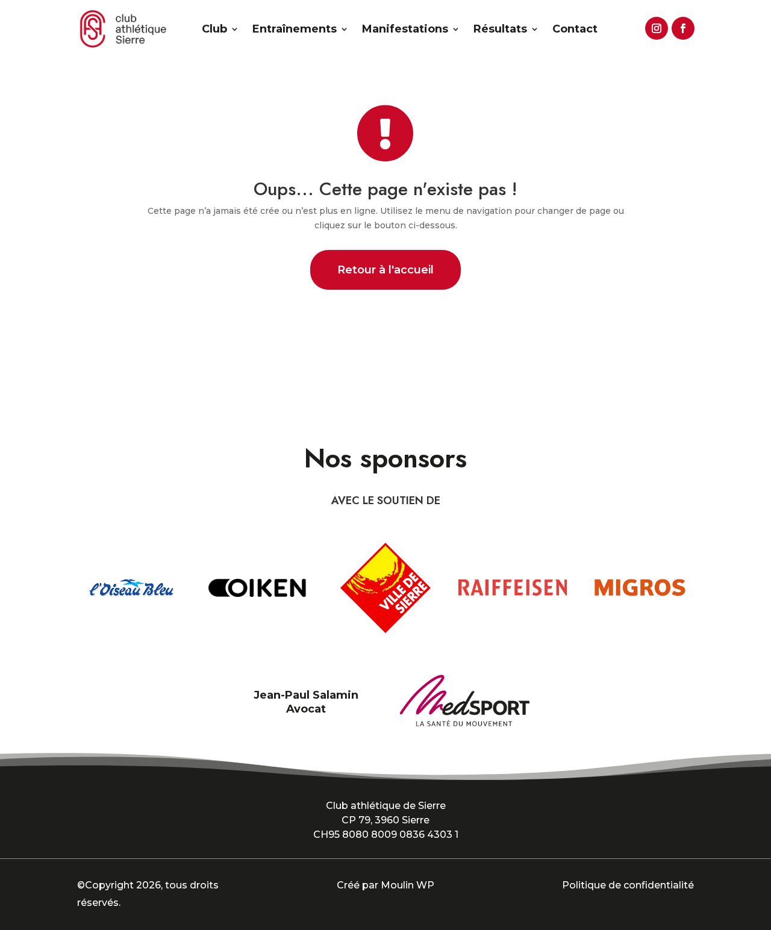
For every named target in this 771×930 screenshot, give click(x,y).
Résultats (500, 29)
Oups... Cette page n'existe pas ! (385, 189)
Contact (575, 29)
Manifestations (405, 29)
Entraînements (294, 29)
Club (214, 29)
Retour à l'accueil (385, 269)
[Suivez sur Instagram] (654, 26)
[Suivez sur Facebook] (681, 26)
